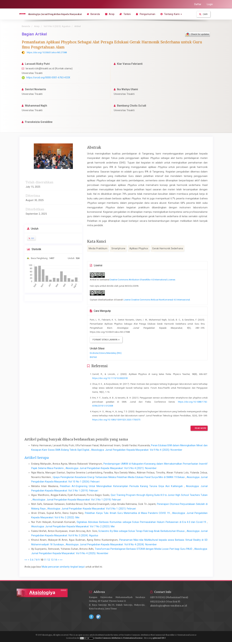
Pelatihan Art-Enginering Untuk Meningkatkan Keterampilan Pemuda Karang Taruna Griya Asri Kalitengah (122, 486)
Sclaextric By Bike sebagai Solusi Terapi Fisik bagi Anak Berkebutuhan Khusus (141, 531)
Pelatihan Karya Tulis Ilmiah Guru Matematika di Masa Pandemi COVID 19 (128, 513)
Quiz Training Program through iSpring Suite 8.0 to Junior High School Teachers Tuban (159, 495)
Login (210, 4)
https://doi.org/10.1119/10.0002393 (110, 378)
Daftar (197, 4)
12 (48, 559)
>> (61, 559)
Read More (200, 428)
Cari (205, 14)
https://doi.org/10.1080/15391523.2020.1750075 (116, 419)
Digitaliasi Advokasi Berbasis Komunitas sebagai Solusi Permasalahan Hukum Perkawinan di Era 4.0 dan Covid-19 (142, 522)
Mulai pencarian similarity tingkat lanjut (63, 566)
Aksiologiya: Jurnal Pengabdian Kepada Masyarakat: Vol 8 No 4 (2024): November (111, 544)
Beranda (95, 14)
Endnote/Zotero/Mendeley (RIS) (106, 353)
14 (55, 559)
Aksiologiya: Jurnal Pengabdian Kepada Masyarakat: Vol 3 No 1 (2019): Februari (76, 499)
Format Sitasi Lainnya (105, 339)
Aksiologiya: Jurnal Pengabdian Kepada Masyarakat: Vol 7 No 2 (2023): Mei (73, 526)
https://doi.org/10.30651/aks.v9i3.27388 (47, 52)
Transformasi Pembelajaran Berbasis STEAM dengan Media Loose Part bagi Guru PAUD (144, 549)
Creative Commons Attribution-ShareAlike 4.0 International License (142, 279)
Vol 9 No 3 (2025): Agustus (57, 26)
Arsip (111, 14)
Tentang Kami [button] (171, 14)
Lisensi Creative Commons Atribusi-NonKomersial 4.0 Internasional (157, 299)
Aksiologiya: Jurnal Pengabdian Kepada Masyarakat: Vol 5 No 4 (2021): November (111, 468)
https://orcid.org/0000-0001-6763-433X (48, 77)
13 (52, 559)
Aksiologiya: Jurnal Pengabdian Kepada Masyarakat (55, 14)
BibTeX (93, 357)
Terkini (127, 14)
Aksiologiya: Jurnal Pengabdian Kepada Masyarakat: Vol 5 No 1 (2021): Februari (91, 508)
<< (25, 559)
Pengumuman (147, 14)
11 (45, 559)
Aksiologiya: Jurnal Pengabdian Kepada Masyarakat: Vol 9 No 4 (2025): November (136, 449)
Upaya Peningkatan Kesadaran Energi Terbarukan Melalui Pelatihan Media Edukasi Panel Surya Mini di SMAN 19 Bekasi (119, 477)
